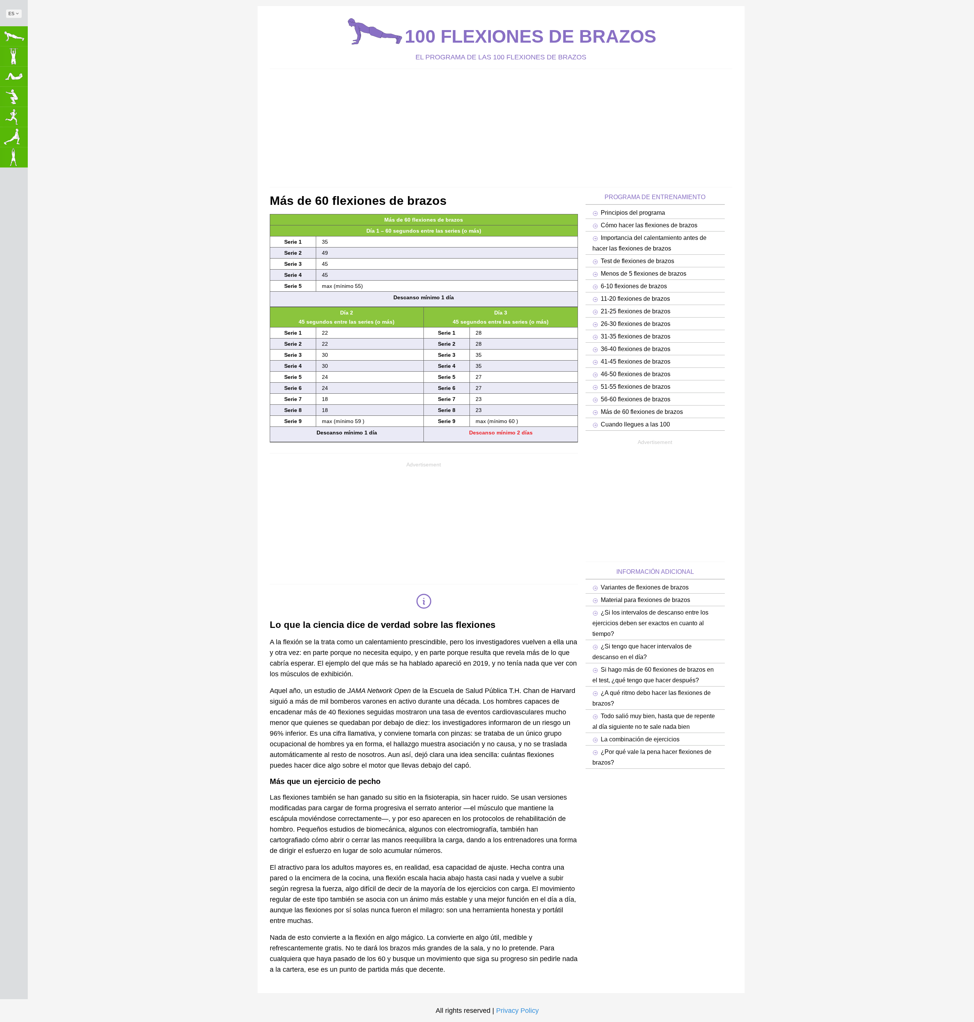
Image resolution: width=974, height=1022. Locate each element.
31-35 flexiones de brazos (635, 336)
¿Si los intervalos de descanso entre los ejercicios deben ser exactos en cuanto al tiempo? (650, 623)
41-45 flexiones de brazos (635, 361)
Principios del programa (633, 212)
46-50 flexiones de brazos (635, 373)
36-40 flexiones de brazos (635, 348)
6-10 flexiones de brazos (634, 286)
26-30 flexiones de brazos (635, 323)
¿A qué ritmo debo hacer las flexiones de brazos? (651, 698)
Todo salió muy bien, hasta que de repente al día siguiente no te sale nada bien (653, 721)
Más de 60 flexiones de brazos (642, 411)
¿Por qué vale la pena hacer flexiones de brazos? (651, 757)
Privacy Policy (517, 1010)
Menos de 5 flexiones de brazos (643, 273)
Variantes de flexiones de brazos (645, 587)
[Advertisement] (498, 126)
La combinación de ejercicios (640, 739)
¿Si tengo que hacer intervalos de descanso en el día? (642, 651)
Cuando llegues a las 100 (635, 424)
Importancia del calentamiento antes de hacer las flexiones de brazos (649, 243)
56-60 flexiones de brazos (635, 399)
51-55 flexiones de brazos (635, 386)
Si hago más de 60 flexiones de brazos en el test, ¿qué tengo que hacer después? (653, 674)
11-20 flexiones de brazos (635, 298)
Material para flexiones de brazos (645, 599)
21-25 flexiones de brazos (635, 311)
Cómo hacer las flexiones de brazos (649, 225)
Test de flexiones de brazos (637, 260)
